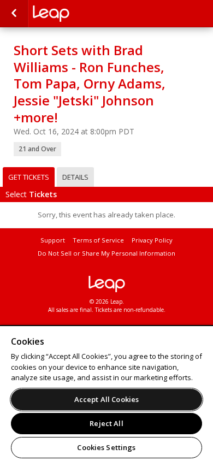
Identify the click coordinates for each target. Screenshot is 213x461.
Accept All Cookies (106, 399)
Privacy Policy (152, 240)
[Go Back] (14, 13)
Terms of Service (98, 240)
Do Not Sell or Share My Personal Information (106, 253)
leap (106, 284)
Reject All (106, 423)
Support (52, 240)
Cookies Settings (106, 447)
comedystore (87, 13)
